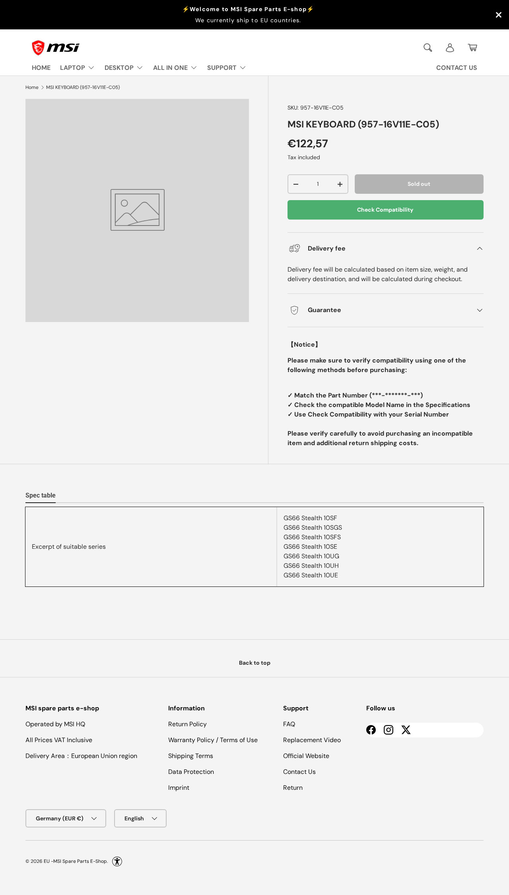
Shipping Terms (190, 756)
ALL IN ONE (170, 68)
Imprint (178, 787)
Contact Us (299, 772)
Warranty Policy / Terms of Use (213, 740)
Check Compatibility (385, 209)
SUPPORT (222, 68)
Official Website (306, 756)
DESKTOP (119, 68)
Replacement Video (312, 740)
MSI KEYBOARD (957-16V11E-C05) (83, 87)
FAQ (289, 724)
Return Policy (187, 724)
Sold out (419, 183)
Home (32, 87)
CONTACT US (456, 68)
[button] (472, 47)
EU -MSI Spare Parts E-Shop (75, 861)
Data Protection (191, 772)
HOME (41, 68)
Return (293, 787)
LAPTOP (72, 68)
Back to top (254, 662)
